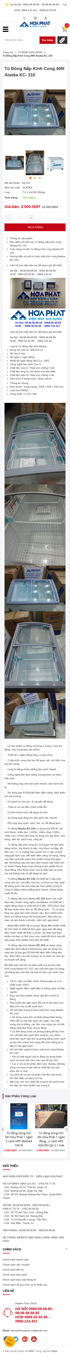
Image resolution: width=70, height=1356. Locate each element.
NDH (31, 1351)
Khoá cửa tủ (45, 378)
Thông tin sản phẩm (21, 238)
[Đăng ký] (45, 18)
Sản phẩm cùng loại (20, 1096)
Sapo (54, 1351)
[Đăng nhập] (35, 18)
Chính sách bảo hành (15, 1274)
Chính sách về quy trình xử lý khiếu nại (25, 1284)
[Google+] (24, 1339)
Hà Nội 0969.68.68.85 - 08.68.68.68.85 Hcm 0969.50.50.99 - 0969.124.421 (34, 1315)
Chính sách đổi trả (13, 1269)
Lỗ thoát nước (28, 378)
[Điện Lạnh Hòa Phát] (35, 24)
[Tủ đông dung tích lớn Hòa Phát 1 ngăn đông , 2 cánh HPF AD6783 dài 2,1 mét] (51, 1116)
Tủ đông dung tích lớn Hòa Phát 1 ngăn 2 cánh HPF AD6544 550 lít (19, 1139)
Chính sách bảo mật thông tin (19, 1279)
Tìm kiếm (47, 40)
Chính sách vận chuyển (16, 1264)
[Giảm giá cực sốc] (62, 40)
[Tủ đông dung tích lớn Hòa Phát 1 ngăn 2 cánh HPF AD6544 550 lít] (19, 1116)
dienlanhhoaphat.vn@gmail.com (29, 1330)
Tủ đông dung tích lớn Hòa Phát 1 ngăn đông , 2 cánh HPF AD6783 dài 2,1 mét (51, 1139)
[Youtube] (34, 1339)
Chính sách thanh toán (16, 1259)
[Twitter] (15, 1339)
